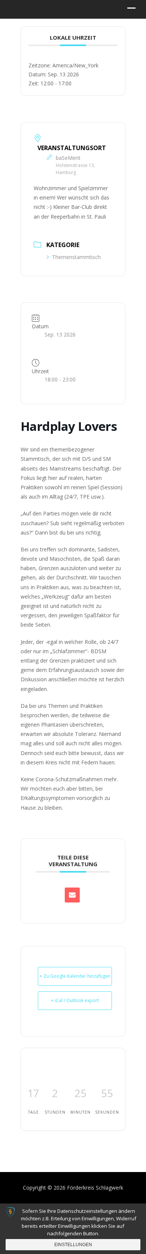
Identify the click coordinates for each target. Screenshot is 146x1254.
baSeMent (68, 157)
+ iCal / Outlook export (75, 1000)
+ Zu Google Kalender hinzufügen (75, 976)
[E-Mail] (72, 895)
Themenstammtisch (76, 257)
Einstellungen (73, 1244)
